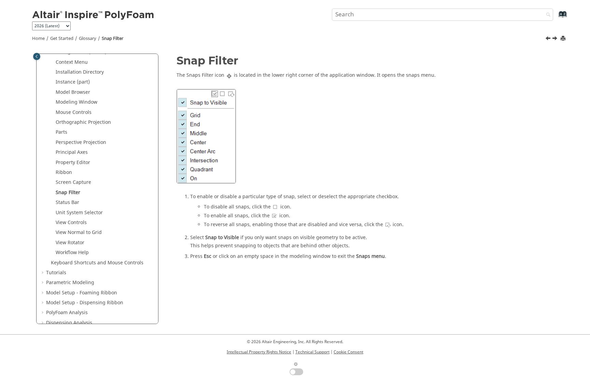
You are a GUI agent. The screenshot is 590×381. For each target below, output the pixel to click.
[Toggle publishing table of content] (36, 56)
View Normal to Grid (79, 232)
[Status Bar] (555, 39)
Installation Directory (80, 72)
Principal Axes (72, 152)
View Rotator (70, 242)
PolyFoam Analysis (67, 312)
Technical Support (312, 352)
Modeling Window (76, 102)
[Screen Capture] (548, 39)
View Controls (71, 222)
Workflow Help (72, 252)
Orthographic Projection (83, 122)
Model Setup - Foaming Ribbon (81, 292)
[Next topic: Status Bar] (555, 39)
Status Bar (67, 202)
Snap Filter (112, 38)
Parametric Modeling (70, 282)
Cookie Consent (348, 352)
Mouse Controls (74, 112)
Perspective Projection (81, 142)
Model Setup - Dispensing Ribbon (84, 302)
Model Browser (73, 92)
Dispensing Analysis (69, 322)
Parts (61, 132)
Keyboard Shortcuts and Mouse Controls (97, 262)
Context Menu (72, 62)
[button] (53, 62)
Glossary (87, 38)
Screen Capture (73, 182)
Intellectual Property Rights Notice (259, 352)
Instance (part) (73, 82)
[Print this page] (563, 38)
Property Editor (73, 162)
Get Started (61, 38)
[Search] (546, 15)
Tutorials (56, 272)
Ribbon (64, 172)
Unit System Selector (79, 212)
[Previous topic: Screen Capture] (548, 39)
